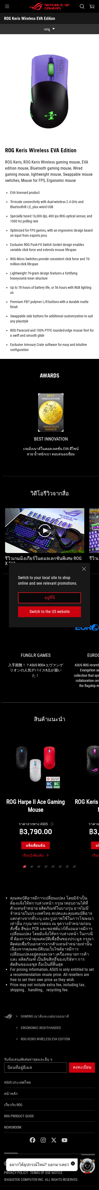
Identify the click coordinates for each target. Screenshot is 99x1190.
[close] (84, 569)
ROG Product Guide (19, 1116)
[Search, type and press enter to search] (82, 6)
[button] (7, 6)
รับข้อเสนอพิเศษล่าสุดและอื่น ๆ (28, 1059)
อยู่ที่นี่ (49, 597)
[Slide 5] (53, 867)
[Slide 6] (60, 867)
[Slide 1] (24, 867)
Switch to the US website (49, 611)
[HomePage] (8, 1016)
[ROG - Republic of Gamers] (49, 6)
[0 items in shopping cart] (92, 6)
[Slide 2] (32, 867)
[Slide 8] (74, 867)
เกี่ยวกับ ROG (13, 1105)
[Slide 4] (46, 867)
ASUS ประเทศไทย (17, 1082)
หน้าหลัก (11, 1094)
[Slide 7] (67, 867)
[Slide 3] (39, 867)
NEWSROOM (12, 1127)
